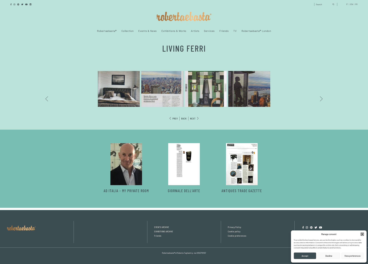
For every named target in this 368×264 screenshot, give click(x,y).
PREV (175, 118)
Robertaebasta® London (256, 30)
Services (209, 30)
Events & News (147, 30)
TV (235, 30)
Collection (127, 30)
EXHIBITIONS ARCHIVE (163, 231)
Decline (328, 256)
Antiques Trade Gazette (242, 190)
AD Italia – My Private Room (126, 190)
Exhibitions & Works (173, 30)
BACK (184, 118)
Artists (195, 30)
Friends (224, 30)
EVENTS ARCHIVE (161, 227)
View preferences (352, 256)
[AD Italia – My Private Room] (126, 164)
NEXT (193, 118)
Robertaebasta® (107, 30)
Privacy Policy (234, 227)
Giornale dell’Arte (184, 190)
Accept (305, 256)
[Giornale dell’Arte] (184, 164)
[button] (362, 234)
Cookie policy (234, 231)
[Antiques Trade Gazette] (242, 164)
